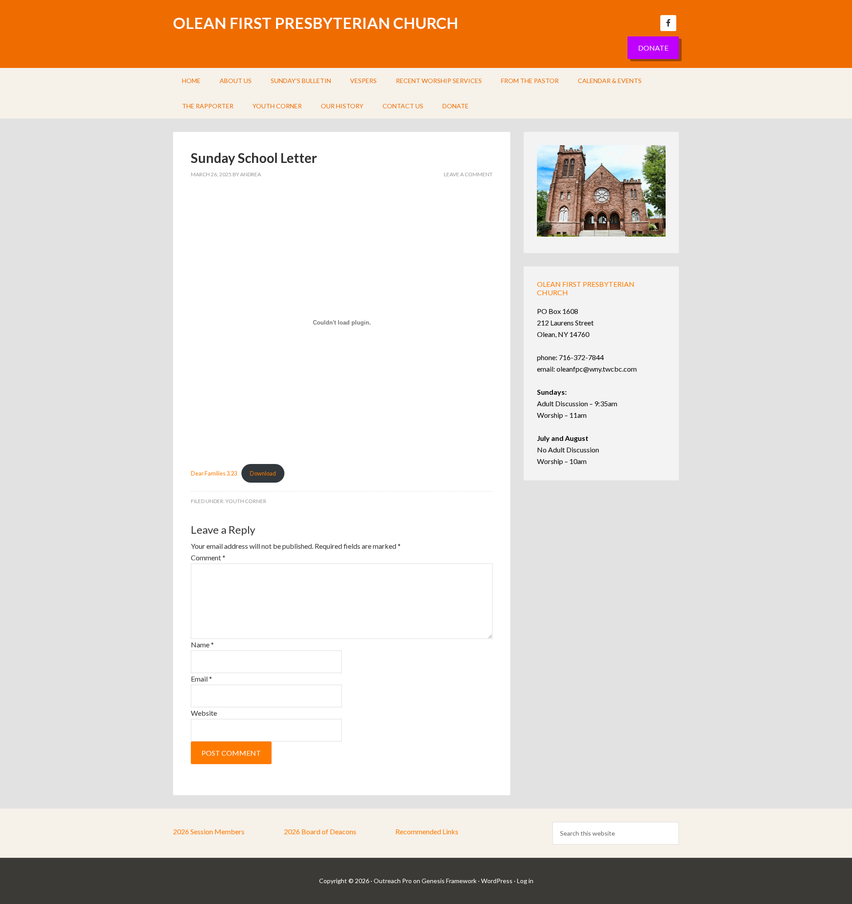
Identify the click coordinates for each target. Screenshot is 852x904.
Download (263, 473)
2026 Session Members (209, 831)
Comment (208, 557)
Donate (653, 48)
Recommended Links (426, 831)
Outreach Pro (393, 880)
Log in (525, 880)
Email (201, 678)
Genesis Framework (449, 880)
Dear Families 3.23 (214, 473)
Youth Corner (245, 501)
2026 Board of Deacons (320, 831)
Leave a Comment (468, 174)
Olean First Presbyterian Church (315, 22)
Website (204, 713)
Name (202, 644)
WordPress (497, 880)
